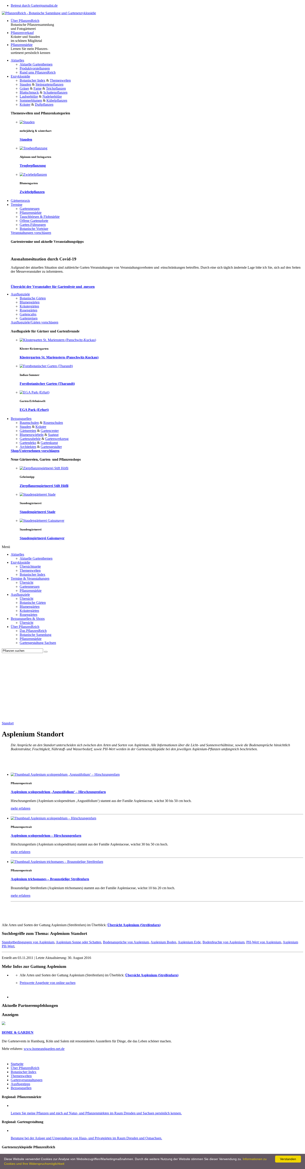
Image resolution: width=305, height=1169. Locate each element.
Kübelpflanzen (56, 100)
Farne (37, 88)
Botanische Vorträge (34, 229)
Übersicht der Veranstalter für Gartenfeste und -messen (53, 287)
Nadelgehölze (52, 96)
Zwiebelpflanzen (32, 192)
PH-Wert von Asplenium (263, 942)
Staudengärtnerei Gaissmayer (42, 538)
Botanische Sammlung (35, 635)
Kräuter (25, 104)
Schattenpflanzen (55, 92)
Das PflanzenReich (33, 631)
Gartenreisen (29, 318)
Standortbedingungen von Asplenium (28, 942)
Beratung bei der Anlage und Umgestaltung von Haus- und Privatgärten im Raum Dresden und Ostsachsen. (86, 1138)
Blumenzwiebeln (32, 435)
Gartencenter (50, 431)
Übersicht (26, 582)
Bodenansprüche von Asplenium (126, 942)
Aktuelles (17, 60)
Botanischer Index (32, 80)
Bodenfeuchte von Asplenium (223, 942)
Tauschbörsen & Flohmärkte (40, 217)
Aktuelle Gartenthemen (36, 64)
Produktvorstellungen (35, 68)
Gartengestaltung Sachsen (38, 643)
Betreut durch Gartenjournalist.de (34, 5)
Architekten (28, 447)
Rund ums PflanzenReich (38, 72)
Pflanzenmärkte (22, 45)
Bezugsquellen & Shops (28, 619)
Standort (8, 723)
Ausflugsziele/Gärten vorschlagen (34, 322)
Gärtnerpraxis (20, 200)
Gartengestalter (51, 447)
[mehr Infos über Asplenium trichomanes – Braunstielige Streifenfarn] (57, 862)
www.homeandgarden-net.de (44, 1049)
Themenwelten (60, 80)
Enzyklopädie (20, 76)
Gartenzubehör (30, 439)
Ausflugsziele (20, 294)
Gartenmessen (30, 208)
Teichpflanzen (56, 88)
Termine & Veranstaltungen (30, 578)
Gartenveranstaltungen (26, 1080)
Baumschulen (29, 423)
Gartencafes (28, 314)
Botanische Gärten (33, 298)
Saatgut (53, 435)
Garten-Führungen (33, 225)
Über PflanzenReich (25, 21)
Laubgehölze (29, 96)
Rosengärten (28, 310)
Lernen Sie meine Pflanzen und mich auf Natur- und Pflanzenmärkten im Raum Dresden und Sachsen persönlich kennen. (96, 1113)
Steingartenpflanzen (49, 84)
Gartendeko (28, 443)
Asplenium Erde (189, 942)
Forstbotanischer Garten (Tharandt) (47, 384)
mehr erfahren (20, 808)
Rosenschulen (53, 423)
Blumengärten (30, 302)
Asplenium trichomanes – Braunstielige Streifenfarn (50, 879)
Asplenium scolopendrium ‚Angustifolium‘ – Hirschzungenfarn (58, 792)
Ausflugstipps (20, 1084)
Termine (16, 204)
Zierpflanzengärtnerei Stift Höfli (44, 486)
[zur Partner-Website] (3, 1024)
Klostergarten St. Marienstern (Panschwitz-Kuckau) (59, 357)
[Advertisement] (152, 686)
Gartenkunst (49, 443)
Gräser (24, 88)
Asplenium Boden (163, 942)
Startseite (17, 1064)
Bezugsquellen (21, 419)
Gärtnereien (28, 431)
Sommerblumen (31, 100)
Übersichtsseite (30, 566)
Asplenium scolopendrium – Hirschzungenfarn (46, 835)
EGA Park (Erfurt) (34, 410)
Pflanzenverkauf (22, 33)
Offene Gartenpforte (34, 221)
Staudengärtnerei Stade (37, 512)
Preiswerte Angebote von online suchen (47, 983)
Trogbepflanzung (33, 165)
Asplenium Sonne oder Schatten (78, 942)
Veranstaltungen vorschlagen (31, 233)
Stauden (25, 84)
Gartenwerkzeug (57, 439)
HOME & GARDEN (17, 1032)
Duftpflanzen (44, 104)
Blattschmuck (29, 92)
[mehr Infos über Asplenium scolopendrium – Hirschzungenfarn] (53, 818)
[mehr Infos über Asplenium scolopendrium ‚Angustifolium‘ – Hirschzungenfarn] (65, 774)
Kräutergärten (29, 306)
